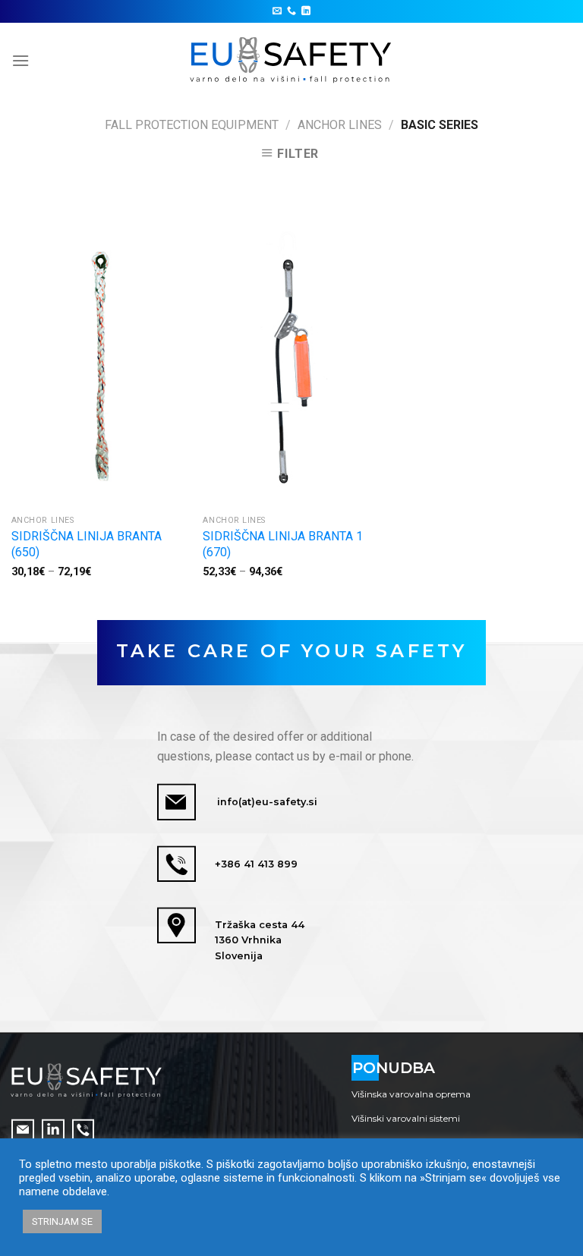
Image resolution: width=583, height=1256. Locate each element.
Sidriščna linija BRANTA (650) (86, 544)
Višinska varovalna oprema (411, 1094)
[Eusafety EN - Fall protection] (292, 60)
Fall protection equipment (192, 125)
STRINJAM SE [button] (62, 1221)
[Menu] (20, 60)
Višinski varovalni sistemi (405, 1118)
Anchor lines (340, 125)
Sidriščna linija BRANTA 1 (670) (283, 544)
